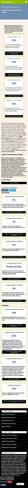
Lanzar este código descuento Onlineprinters (14, 352)
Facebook (5, 190)
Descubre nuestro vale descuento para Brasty (14, 74)
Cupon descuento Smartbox (8, 423)
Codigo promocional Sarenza (8, 447)
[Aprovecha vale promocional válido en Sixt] (14, 385)
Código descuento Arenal (14, 279)
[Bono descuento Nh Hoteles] (14, 285)
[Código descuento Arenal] (14, 263)
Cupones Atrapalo (6, 426)
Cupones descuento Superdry (9, 444)
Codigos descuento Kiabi (7, 441)
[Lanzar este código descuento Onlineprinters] (14, 332)
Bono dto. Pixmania (14, 379)
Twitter (13, 190)
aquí (10, 482)
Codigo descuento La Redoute (9, 435)
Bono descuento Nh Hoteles (14, 300)
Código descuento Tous (14, 95)
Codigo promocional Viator (8, 414)
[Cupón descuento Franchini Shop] (14, 196)
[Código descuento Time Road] (14, 100)
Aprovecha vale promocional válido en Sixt (14, 401)
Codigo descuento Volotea (8, 417)
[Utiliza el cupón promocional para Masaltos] (14, 218)
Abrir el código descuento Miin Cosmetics (14, 325)
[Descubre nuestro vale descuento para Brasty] (14, 58)
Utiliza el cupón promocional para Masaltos (14, 234)
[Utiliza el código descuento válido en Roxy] (14, 36)
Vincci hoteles (14, 183)
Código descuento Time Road (14, 116)
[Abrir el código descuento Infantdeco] (14, 241)
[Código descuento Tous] (14, 80)
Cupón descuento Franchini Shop (14, 212)
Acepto (3, 485)
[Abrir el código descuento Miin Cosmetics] (14, 309)
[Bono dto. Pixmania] (14, 358)
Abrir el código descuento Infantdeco (14, 257)
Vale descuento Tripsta (7, 420)
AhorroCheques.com (7, 2)
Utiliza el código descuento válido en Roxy (14, 53)
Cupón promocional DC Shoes (9, 438)
